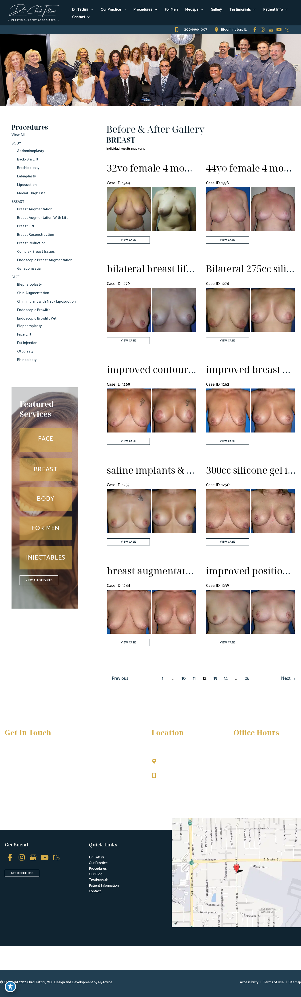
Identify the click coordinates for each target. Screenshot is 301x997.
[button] (39, 580)
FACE (16, 277)
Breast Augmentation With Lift (42, 218)
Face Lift (24, 334)
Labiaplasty (26, 176)
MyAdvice (104, 982)
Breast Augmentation (34, 209)
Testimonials (98, 880)
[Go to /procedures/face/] (46, 440)
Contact (95, 891)
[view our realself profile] (286, 29)
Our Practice (98, 863)
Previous (117, 678)
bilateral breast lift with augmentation (192, 268)
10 (184, 678)
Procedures (98, 868)
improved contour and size (167, 369)
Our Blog (95, 874)
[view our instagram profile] (262, 29)
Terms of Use (273, 982)
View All (18, 135)
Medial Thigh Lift (31, 193)
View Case (128, 240)
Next (288, 678)
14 (226, 678)
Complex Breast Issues (36, 251)
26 (247, 678)
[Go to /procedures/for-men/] (46, 528)
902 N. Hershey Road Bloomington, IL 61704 (180, 763)
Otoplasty (25, 351)
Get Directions (173, 785)
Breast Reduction (31, 243)
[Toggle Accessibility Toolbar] (10, 986)
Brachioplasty (28, 168)
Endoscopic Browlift (33, 310)
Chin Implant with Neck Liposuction (46, 301)
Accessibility (249, 982)
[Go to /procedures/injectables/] (46, 557)
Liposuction (27, 185)
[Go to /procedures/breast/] (46, 469)
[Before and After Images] (152, 229)
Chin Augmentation (33, 293)
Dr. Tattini (96, 857)
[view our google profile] (270, 29)
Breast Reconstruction (35, 235)
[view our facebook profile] (254, 29)
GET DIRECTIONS (22, 873)
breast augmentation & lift (165, 570)
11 (194, 678)
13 (215, 678)
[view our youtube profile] (278, 29)
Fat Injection (27, 343)
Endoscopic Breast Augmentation (44, 260)
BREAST (18, 202)
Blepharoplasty (29, 284)
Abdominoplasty (30, 151)
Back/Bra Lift (27, 159)
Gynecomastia (29, 268)
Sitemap (295, 982)
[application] (90, 9)
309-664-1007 (172, 775)
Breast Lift (25, 226)
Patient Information (104, 885)
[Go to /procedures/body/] (46, 499)
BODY (16, 143)
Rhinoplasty (27, 360)
